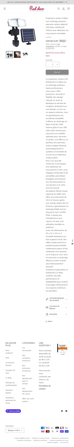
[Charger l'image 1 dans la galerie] (9, 54)
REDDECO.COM (25, 438)
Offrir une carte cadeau (28, 400)
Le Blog (8, 378)
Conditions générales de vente (58, 440)
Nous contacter (9, 351)
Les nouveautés (26, 349)
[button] (4, 8)
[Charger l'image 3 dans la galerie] (25, 54)
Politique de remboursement (41, 438)
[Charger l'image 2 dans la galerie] (17, 54)
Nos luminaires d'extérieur (26, 368)
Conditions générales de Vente (11, 400)
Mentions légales (9, 391)
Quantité (49, 60)
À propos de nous (10, 371)
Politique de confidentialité (11, 384)
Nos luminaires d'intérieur (26, 358)
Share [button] (50, 321)
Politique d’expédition (40, 440)
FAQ (7, 358)
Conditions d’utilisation (24, 440)
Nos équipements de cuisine (27, 391)
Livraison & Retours (10, 364)
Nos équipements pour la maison (27, 380)
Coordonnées (64, 442)
